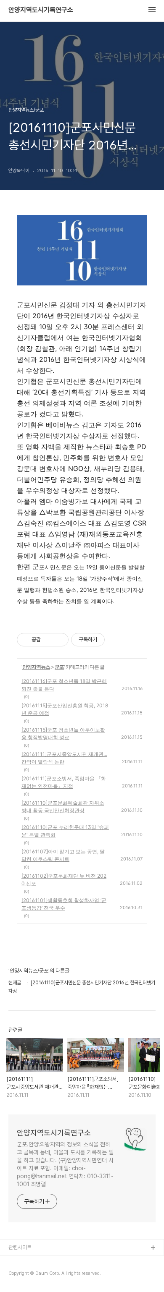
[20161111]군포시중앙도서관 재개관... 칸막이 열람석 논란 (64, 758)
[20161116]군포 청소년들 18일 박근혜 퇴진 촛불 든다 (64, 685)
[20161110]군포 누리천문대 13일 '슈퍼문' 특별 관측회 (65, 831)
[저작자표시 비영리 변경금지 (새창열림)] (116, 639)
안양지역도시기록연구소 (40, 10)
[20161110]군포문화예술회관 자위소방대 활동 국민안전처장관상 (62, 806)
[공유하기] (48, 639)
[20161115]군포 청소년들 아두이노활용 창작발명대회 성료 (63, 733)
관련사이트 (20, 1247)
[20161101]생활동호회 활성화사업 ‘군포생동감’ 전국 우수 (63, 904)
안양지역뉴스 (36, 667)
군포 (59, 667)
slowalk (18, 1275)
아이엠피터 (20, 1261)
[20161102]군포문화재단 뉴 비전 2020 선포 (63, 880)
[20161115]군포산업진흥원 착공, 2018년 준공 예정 (64, 709)
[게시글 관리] (59, 639)
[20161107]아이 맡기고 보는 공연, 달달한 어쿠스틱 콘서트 (63, 855)
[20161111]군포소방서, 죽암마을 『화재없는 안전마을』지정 (63, 782)
